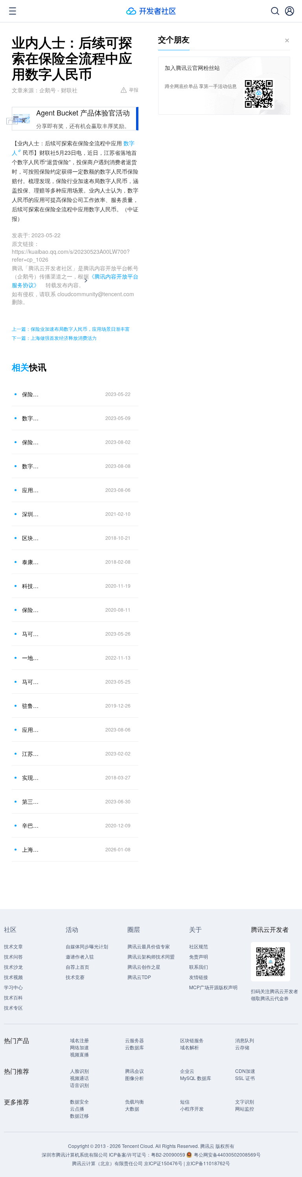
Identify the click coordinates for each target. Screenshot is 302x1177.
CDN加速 (245, 1070)
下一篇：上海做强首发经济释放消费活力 (54, 337)
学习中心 (13, 987)
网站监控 (244, 1108)
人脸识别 (79, 1070)
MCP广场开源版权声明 (213, 987)
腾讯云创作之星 (143, 966)
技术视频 (13, 977)
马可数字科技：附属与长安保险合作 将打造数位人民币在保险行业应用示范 (31, 634)
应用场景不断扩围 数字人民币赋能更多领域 (31, 729)
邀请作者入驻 (80, 956)
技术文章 (13, 946)
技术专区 (13, 1007)
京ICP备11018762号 (208, 1163)
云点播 (77, 1108)
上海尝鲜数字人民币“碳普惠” (31, 849)
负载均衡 (134, 1101)
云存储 (242, 1047)
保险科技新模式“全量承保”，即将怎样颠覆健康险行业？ (31, 610)
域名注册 (79, 1040)
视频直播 (79, 1054)
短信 (185, 1101)
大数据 (132, 1108)
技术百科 (13, 997)
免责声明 (198, 956)
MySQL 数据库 (195, 1077)
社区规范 (198, 946)
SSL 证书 (245, 1077)
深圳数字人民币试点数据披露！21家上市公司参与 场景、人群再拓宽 (31, 514)
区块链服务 (192, 1040)
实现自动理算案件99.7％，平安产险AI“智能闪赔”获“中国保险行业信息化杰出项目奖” (31, 777)
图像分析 (134, 1077)
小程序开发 (192, 1108)
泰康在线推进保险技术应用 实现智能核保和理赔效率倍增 (31, 562)
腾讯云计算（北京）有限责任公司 (107, 1163)
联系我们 (198, 966)
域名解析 (189, 1047)
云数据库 (134, 1047)
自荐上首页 (77, 966)
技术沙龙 (13, 966)
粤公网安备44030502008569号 (227, 1154)
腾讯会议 (134, 1070)
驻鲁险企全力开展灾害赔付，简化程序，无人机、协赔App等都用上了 (31, 706)
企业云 (187, 1070)
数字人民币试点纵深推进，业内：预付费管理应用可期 (31, 418)
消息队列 (244, 1040)
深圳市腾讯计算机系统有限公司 (75, 1154)
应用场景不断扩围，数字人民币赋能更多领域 (31, 490)
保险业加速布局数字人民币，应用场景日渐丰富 (31, 394)
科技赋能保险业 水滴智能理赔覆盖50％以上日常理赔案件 (31, 586)
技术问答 (13, 956)
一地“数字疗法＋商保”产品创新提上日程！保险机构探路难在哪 (31, 658)
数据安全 (79, 1101)
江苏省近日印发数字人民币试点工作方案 (31, 753)
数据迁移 (79, 1115)
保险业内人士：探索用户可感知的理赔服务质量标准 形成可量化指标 (31, 442)
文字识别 (244, 1101)
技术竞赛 (75, 977)
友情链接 (198, 977)
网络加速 (79, 1047)
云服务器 (134, 1040)
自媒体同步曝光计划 (87, 946)
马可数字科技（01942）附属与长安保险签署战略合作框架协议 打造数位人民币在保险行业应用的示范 (31, 682)
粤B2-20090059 (168, 1154)
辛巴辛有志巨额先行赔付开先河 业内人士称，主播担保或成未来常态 (31, 825)
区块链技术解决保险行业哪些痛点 (31, 538)
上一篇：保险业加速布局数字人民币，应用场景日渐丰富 (71, 328)
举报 (133, 89)
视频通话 (79, 1077)
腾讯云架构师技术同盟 (151, 956)
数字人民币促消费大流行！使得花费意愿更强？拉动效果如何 (31, 466)
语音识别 (79, 1085)
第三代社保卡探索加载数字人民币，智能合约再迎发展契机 (31, 801)
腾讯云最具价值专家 (148, 946)
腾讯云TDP (139, 977)
